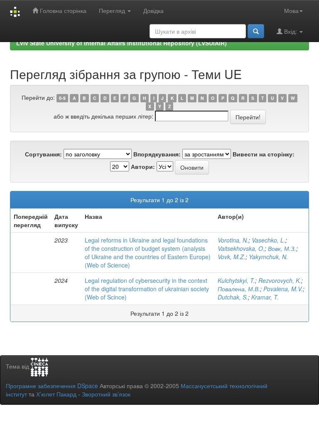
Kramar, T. (265, 297)
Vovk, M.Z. (231, 257)
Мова (291, 10)
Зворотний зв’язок (106, 394)
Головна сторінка (62, 10)
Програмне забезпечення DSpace (52, 385)
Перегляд (113, 10)
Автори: (143, 166)
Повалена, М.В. (239, 289)
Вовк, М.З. (282, 248)
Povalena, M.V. (283, 289)
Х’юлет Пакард (56, 394)
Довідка (153, 10)
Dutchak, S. (233, 297)
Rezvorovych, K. (279, 280)
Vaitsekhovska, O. (241, 248)
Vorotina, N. (233, 240)
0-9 (62, 98)
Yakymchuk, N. (268, 257)
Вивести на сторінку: (263, 154)
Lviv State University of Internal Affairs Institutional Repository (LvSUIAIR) (121, 43)
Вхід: (290, 31)
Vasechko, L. (268, 240)
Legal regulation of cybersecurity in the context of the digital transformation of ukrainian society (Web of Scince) (147, 288)
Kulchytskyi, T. (236, 280)
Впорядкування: (157, 154)
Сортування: (43, 154)
